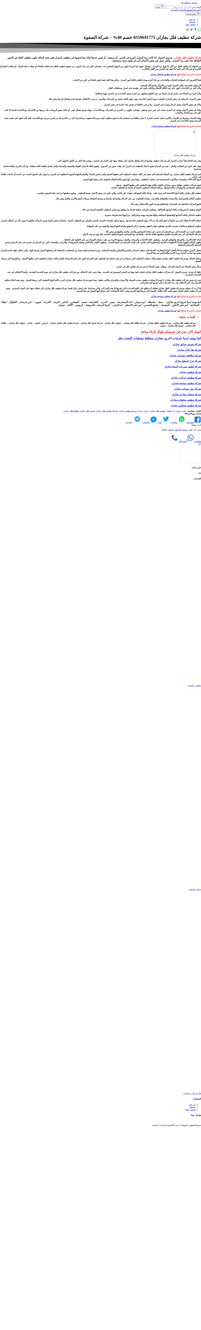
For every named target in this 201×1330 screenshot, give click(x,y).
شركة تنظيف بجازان (167, 311)
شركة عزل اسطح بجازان (187, 361)
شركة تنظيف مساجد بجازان (163, 296)
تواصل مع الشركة (189, 3)
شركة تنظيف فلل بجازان (107, 411)
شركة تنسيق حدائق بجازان (186, 344)
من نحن (192, 19)
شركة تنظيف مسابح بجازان (163, 126)
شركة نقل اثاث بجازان (189, 349)
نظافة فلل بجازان (71, 411)
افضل (168, 411)
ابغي (184, 411)
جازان (146, 411)
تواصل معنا (191, 24)
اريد (173, 411)
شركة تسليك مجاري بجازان (186, 394)
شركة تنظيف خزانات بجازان (186, 377)
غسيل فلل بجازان (87, 411)
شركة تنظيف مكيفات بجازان (163, 74)
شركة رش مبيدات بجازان (187, 388)
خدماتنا (192, 22)
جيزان (140, 411)
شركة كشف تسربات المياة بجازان (182, 366)
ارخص (178, 411)
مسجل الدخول (180, 430)
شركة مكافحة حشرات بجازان (185, 355)
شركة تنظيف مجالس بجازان (186, 405)
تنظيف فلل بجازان (157, 411)
